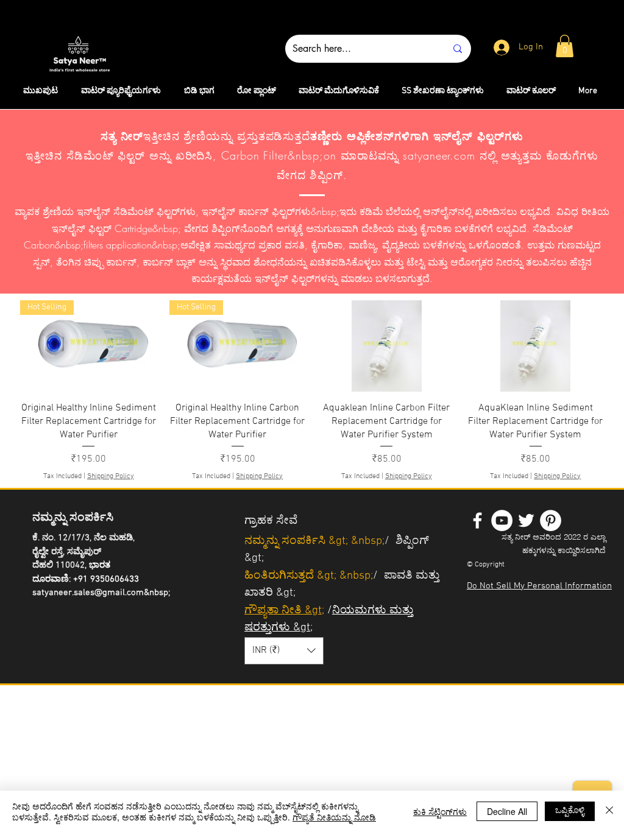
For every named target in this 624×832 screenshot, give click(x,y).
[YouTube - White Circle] (501, 520)
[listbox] (284, 651)
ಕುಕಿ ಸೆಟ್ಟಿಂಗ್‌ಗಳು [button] (440, 811)
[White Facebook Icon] (477, 520)
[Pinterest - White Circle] (550, 520)
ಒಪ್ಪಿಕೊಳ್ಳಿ (569, 809)
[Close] (609, 811)
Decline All (507, 811)
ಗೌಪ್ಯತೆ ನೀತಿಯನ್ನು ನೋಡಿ (334, 817)
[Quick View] (386, 346)
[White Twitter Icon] (526, 520)
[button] (564, 46)
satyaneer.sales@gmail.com (88, 592)
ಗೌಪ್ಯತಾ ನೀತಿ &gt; (284, 611)
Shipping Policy (110, 476)
